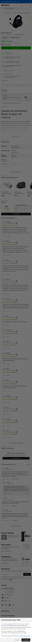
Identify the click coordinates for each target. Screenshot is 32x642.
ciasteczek (9, 624)
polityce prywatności (24, 636)
